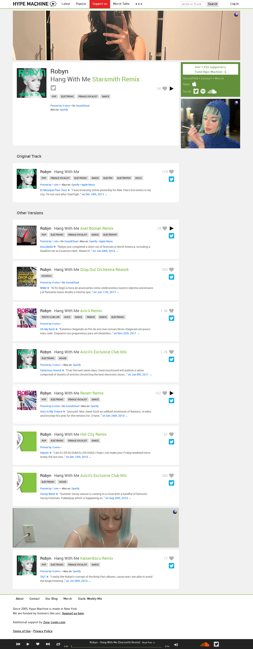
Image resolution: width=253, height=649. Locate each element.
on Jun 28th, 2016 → (105, 251)
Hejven (44, 453)
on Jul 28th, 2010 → (78, 581)
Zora (46, 622)
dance (105, 96)
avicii (67, 316)
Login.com (58, 622)
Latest (66, 4)
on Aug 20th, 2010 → (118, 498)
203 (165, 269)
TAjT (43, 576)
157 (158, 393)
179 (165, 171)
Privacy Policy (43, 631)
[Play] (171, 88)
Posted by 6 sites (60, 105)
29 (159, 228)
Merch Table (121, 4)
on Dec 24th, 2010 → (115, 415)
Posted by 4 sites (50, 282)
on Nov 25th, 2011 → (127, 333)
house (62, 358)
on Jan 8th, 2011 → (140, 374)
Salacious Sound (50, 370)
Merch (219, 78)
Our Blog (51, 599)
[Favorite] (164, 88)
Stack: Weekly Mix (90, 599)
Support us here (73, 613)
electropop (124, 177)
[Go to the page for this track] (31, 83)
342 (165, 475)
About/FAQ (190, 78)
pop (54, 96)
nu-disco (47, 275)
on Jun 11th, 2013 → (106, 292)
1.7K (164, 352)
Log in (234, 4)
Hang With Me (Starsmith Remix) (120, 642)
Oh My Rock (47, 329)
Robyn (94, 642)
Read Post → (148, 643)
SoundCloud (82, 105)
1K (159, 88)
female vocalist (87, 96)
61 (166, 434)
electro (107, 177)
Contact (206, 78)
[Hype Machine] (36, 4)
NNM (43, 288)
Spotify (64, 109)
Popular (81, 4)
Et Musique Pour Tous (53, 190)
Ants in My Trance (51, 411)
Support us (100, 4)
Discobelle (46, 247)
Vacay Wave (47, 494)
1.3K (164, 311)
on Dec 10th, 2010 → (79, 457)
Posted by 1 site (49, 184)
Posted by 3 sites (50, 365)
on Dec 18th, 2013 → (94, 194)
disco (138, 177)
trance (91, 316)
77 (166, 558)
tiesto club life (50, 316)
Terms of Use (22, 631)
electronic (67, 96)
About (20, 599)
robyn (103, 316)
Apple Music (88, 184)
